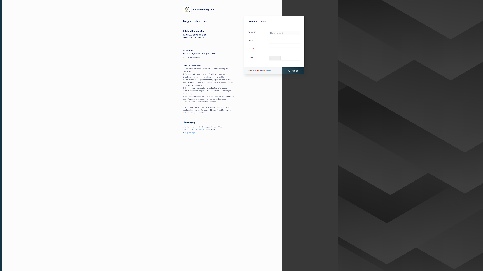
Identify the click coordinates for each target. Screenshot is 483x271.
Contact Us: (188, 50)
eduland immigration (204, 9)
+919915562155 (193, 57)
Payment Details (257, 21)
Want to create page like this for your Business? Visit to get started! (202, 130)
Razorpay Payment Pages (193, 129)
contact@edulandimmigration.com (201, 54)
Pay (293, 71)
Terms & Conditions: (192, 65)
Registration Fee (195, 21)
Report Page (190, 133)
